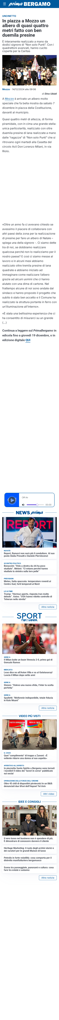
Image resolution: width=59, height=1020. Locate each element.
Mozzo (9, 98)
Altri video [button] (48, 793)
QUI (27, 340)
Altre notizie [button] (47, 606)
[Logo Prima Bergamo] (29, 4)
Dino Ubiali (51, 93)
